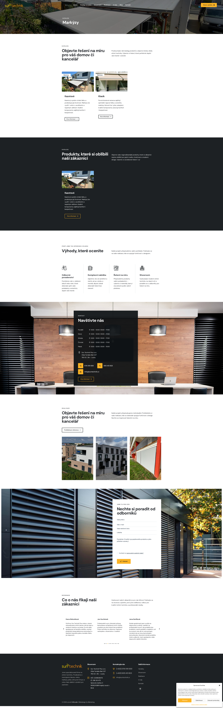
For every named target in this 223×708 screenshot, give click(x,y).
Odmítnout (199, 700)
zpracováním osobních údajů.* (135, 553)
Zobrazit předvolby (213, 700)
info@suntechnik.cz (123, 677)
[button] (219, 685)
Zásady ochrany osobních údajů (199, 704)
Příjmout (184, 700)
